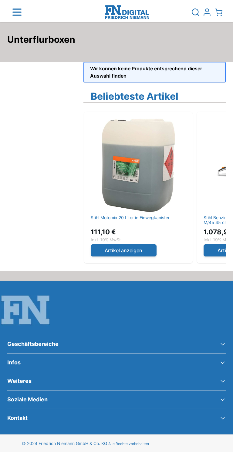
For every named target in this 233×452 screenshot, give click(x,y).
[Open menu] (17, 12)
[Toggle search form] (195, 12)
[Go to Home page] (127, 12)
